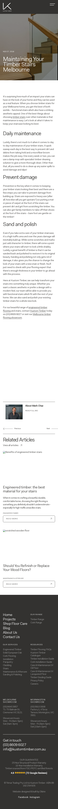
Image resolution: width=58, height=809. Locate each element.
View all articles (11, 445)
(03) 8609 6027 (14, 745)
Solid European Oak (12, 653)
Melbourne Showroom (10, 701)
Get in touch (12, 740)
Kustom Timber (38, 311)
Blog (6, 628)
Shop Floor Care (15, 624)
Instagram (35, 797)
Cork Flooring (9, 656)
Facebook (23, 797)
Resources (36, 645)
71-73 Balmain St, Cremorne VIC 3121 (12, 711)
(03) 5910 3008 (37, 707)
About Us (10, 633)
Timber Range (37, 619)
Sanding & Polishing (12, 675)
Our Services (10, 645)
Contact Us (11, 637)
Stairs (6, 668)
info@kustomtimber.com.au (24, 749)
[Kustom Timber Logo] (7, 11)
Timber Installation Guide (42, 659)
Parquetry (8, 662)
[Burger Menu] (52, 4)
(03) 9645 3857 (10, 707)
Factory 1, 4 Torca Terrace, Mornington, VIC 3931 (42, 712)
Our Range (36, 614)
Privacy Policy (36, 681)
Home (7, 615)
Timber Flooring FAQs (40, 649)
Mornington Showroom (37, 701)
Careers (34, 684)
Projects (9, 619)
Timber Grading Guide (40, 677)
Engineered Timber (10, 513)
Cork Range (36, 623)
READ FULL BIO (31, 411)
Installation (8, 659)
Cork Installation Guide (41, 662)
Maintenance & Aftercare (13, 578)
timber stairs (19, 117)
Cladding (7, 665)
